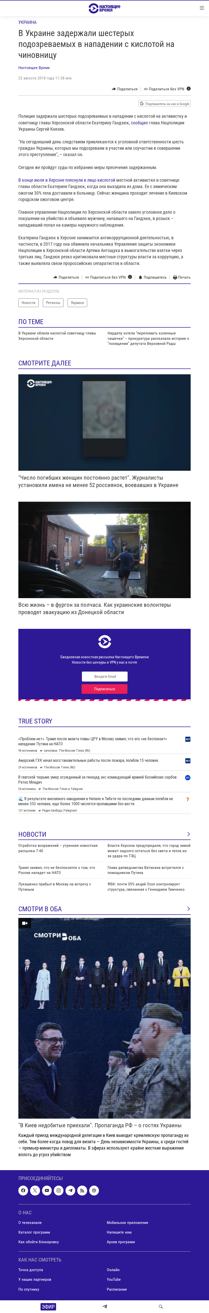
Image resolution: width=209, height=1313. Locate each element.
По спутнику (28, 1289)
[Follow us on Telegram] (70, 1190)
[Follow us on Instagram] (58, 1190)
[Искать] (160, 1306)
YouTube (114, 1279)
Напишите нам (119, 1232)
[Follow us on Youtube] (47, 1190)
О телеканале (30, 1222)
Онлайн (113, 1269)
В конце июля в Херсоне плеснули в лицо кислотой (67, 180)
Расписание (117, 1289)
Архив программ (121, 1241)
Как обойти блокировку (38, 1241)
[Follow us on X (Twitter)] (35, 1190)
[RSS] (82, 1190)
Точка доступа (30, 1269)
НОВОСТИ (32, 834)
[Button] (125, 89)
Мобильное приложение (127, 1222)
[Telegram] (105, 1306)
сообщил (139, 122)
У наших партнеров (34, 1279)
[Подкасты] (94, 1190)
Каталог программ (34, 1232)
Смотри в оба (40, 909)
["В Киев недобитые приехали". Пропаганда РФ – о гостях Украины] (104, 1018)
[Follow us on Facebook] (23, 1190)
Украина (27, 22)
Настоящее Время (34, 67)
